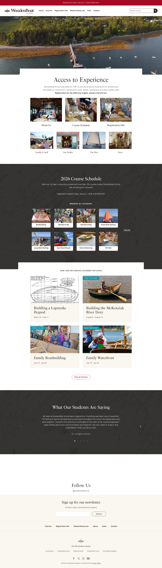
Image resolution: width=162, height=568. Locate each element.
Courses (49, 10)
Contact (96, 10)
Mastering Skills (78, 551)
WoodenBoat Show (93, 551)
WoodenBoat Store (63, 551)
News (104, 526)
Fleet (89, 10)
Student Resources (77, 10)
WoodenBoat (49, 551)
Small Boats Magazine (110, 551)
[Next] (140, 426)
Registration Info (61, 10)
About (41, 10)
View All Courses (81, 377)
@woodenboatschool (81, 491)
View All (127, 230)
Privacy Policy (96, 563)
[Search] (156, 11)
